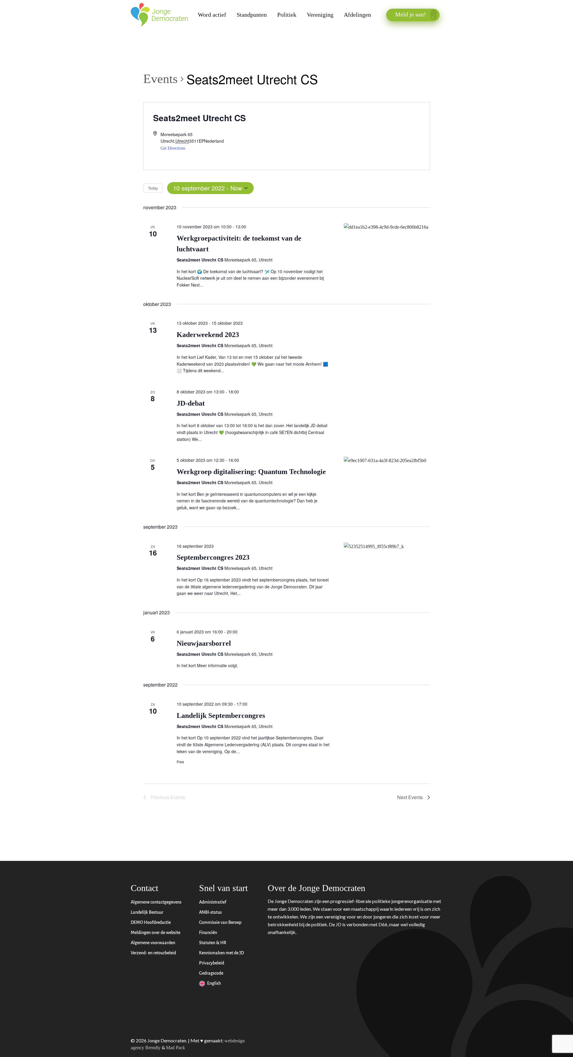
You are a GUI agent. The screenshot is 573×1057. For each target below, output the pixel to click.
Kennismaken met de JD (222, 953)
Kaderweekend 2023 (208, 335)
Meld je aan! (411, 14)
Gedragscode (211, 973)
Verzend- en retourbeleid (153, 953)
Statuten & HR (213, 943)
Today (153, 187)
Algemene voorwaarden (153, 943)
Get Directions (173, 148)
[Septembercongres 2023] (387, 546)
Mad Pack (175, 1047)
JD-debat (191, 403)
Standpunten (252, 15)
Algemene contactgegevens (156, 902)
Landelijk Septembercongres (221, 715)
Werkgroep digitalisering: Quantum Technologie (251, 472)
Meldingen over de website (155, 933)
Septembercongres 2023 (213, 557)
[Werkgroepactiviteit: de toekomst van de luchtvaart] (387, 227)
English (214, 983)
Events (160, 79)
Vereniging (320, 15)
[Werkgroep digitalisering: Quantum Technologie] (387, 460)
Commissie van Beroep (220, 922)
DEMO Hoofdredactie (151, 922)
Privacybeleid (212, 963)
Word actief (212, 15)
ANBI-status (211, 912)
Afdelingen (357, 15)
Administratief (213, 902)
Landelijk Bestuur (147, 912)
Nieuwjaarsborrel (204, 643)
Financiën (208, 933)
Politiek (286, 15)
